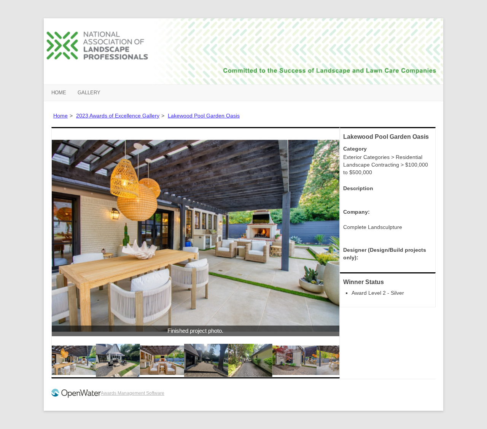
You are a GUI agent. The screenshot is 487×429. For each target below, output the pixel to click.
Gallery (89, 92)
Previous (40, 235)
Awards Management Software (132, 393)
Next (350, 235)
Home (58, 92)
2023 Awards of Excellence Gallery (117, 116)
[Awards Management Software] (76, 396)
